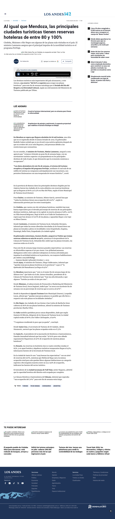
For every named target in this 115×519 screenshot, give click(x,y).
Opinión (54, 475)
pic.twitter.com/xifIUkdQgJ (24, 258)
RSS (94, 478)
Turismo (25, 386)
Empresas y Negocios (59, 478)
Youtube (22, 483)
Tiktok (14, 483)
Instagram (10, 483)
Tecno (54, 486)
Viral (53, 488)
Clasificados (76, 480)
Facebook (5, 483)
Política (34, 478)
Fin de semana (35, 386)
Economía (35, 480)
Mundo (54, 472)
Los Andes (7, 20)
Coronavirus (46, 386)
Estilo (54, 480)
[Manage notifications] (110, 511)
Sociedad (15, 20)
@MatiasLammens (56, 250)
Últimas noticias (37, 475)
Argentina (56, 386)
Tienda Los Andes (78, 478)
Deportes (34, 488)
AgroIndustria (56, 483)
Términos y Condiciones (100, 472)
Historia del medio (98, 480)
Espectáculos (36, 491)
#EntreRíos (20, 250)
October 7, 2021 (43, 260)
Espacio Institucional (58, 491)
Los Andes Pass (78, 475)
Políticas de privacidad (100, 475)
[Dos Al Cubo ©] (97, 508)
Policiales (35, 486)
